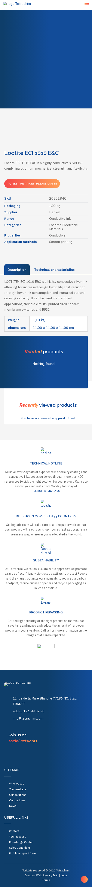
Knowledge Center (48, 83)
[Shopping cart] (80, 5)
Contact (14, 831)
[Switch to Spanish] (35, 97)
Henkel (54, 212)
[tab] (17, 269)
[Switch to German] (69, 93)
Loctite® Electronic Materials (63, 227)
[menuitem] (46, 10)
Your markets (46, 19)
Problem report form (22, 853)
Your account (17, 836)
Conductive (57, 235)
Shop (46, 38)
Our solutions (46, 28)
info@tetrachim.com (28, 718)
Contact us (46, 66)
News (46, 57)
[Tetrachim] (17, 5)
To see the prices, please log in (32, 183)
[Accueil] (25, 686)
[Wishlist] (74, 5)
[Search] (63, 5)
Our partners (17, 800)
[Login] (68, 5)
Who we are (46, 47)
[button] (13, 753)
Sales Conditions (20, 848)
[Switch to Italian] (57, 97)
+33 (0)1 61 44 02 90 (46, 491)
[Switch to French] (46, 93)
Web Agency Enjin (47, 875)
